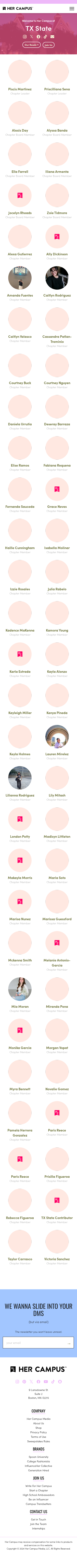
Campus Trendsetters (38, 1504)
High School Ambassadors (38, 1495)
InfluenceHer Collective (38, 1466)
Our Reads (31, 44)
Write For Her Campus (38, 1486)
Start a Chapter (38, 1490)
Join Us (48, 45)
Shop (39, 1428)
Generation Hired (38, 1470)
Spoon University (38, 1457)
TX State (39, 28)
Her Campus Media (38, 1419)
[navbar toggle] (72, 8)
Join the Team (38, 1524)
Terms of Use (38, 1437)
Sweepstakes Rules (38, 1441)
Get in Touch (38, 1519)
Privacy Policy (38, 1432)
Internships (38, 1528)
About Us (38, 1423)
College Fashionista (38, 1461)
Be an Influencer (38, 1499)
